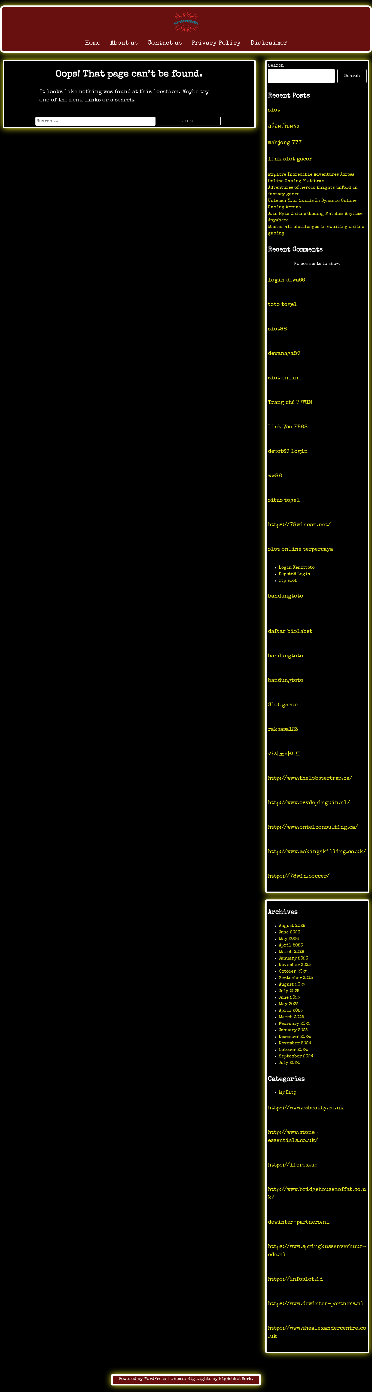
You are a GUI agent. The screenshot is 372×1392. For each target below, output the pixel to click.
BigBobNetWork (235, 1379)
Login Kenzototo (297, 568)
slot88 (277, 329)
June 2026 (289, 932)
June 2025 (289, 998)
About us (124, 43)
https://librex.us (292, 1165)
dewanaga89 (284, 354)
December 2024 (295, 1037)
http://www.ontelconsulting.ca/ (313, 827)
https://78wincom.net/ (299, 525)
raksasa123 (283, 729)
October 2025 (293, 972)
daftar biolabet (290, 632)
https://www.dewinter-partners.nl (316, 1304)
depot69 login (288, 451)
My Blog (287, 1093)
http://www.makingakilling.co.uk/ (317, 852)
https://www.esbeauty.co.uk (306, 1108)
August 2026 (292, 926)
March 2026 (291, 952)
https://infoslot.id (295, 1279)
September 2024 (296, 1056)
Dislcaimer (269, 43)
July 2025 (289, 991)
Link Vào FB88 (288, 427)
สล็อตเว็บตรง (283, 126)
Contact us (165, 43)
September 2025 (296, 978)
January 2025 (293, 1030)
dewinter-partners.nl (299, 1222)
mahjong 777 (285, 143)
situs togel (284, 500)
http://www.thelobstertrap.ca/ (310, 778)
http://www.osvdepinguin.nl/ (309, 803)
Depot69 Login (294, 574)
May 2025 (288, 1004)
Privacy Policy (216, 43)
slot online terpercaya (300, 549)
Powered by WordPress (143, 1379)
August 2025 (292, 985)
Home (92, 43)
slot (274, 110)
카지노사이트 (284, 754)
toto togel (282, 305)
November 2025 (295, 965)
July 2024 (289, 1063)
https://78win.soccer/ (299, 876)
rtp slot (288, 581)
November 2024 (295, 1043)
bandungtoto (285, 596)
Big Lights (199, 1379)
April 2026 (291, 946)
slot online (284, 378)
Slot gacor (283, 705)
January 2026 (293, 959)
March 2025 (291, 1017)
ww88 (275, 476)
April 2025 (291, 1011)
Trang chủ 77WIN (290, 403)
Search (276, 66)
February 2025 (294, 1024)
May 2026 (289, 939)
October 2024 (293, 1050)
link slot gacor (290, 159)
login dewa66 (286, 280)
